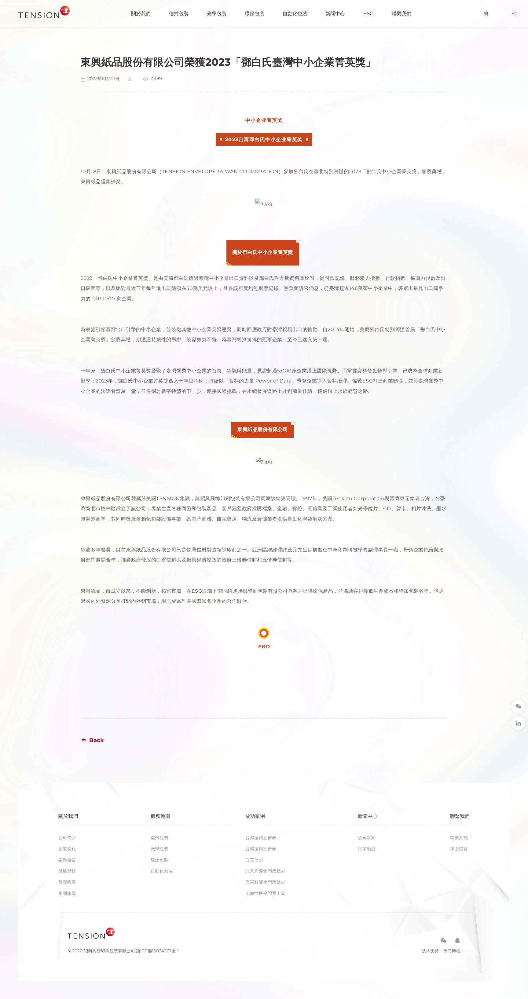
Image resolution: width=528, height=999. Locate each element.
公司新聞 (367, 837)
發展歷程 (67, 871)
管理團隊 (67, 882)
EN (515, 13)
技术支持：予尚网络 (441, 950)
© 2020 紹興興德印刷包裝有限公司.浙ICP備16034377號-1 (123, 950)
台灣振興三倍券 (261, 848)
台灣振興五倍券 (261, 837)
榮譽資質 (67, 860)
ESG (368, 13)
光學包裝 (216, 13)
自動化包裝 (295, 13)
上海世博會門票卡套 (265, 893)
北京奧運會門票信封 (265, 871)
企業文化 (67, 848)
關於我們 (141, 13)
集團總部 (67, 893)
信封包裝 (179, 13)
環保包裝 (254, 13)
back (96, 740)
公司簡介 (67, 837)
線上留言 (459, 848)
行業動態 (367, 848)
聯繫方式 (459, 837)
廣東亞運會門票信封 (265, 882)
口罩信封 (254, 860)
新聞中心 (335, 13)
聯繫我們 (401, 13)
